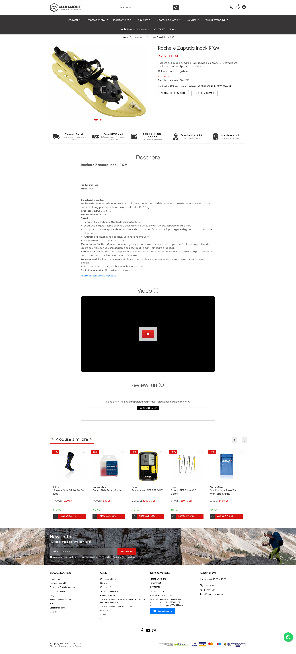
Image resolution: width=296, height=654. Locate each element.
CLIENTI (104, 572)
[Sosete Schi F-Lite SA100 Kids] (69, 466)
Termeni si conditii (58, 583)
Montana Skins (99, 487)
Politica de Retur (107, 595)
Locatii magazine (58, 608)
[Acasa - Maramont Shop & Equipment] (65, 7)
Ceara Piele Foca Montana (108, 490)
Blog (173, 29)
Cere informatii (205, 93)
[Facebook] (142, 630)
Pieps (134, 487)
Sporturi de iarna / (139, 37)
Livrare (103, 583)
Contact (53, 612)
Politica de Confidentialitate (124, 557)
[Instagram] (154, 630)
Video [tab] (148, 291)
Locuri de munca (57, 591)
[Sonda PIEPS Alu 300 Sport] (187, 466)
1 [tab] (96, 119)
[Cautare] (176, 7)
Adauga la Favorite (174, 93)
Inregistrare (105, 610)
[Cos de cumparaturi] (243, 7)
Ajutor (103, 615)
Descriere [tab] (148, 157)
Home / (126, 37)
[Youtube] (148, 630)
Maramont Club (107, 587)
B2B (51, 603)
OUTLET (159, 29)
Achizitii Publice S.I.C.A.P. (61, 599)
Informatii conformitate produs (98, 275)
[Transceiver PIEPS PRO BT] (148, 466)
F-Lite (56, 487)
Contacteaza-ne (165, 611)
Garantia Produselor (109, 591)
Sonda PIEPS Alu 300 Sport (183, 492)
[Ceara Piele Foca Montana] (108, 466)
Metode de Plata (108, 579)
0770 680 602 (210, 590)
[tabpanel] (98, 82)
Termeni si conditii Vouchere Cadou (116, 606)
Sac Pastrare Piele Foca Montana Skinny (224, 492)
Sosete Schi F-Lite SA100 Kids (68, 492)
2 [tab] (100, 119)
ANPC (102, 619)
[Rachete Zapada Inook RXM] (98, 82)
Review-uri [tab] (148, 385)
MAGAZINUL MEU (60, 572)
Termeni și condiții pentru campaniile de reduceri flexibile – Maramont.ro (123, 601)
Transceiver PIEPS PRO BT (147, 490)
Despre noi (55, 579)
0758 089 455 (210, 586)
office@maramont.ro (213, 594)
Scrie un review (148, 408)
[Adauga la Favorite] (83, 452)
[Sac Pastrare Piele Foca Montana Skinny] (226, 466)
